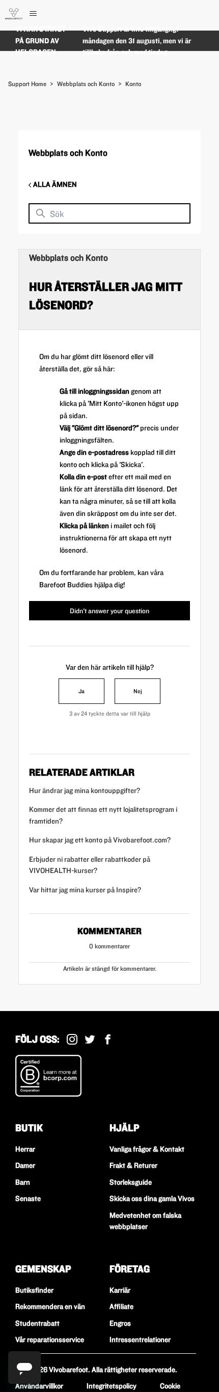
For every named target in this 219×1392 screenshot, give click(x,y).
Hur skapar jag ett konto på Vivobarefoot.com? (100, 839)
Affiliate (121, 1306)
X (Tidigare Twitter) (90, 1039)
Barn (22, 1182)
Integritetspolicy (111, 1385)
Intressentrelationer (140, 1339)
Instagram (72, 1039)
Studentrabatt (37, 1323)
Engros (120, 1323)
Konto (133, 84)
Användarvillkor (39, 1385)
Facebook (107, 1039)
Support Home (27, 84)
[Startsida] (13, 13)
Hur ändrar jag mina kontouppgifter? (84, 790)
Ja (81, 691)
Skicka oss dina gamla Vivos (152, 1198)
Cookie (170, 1385)
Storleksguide (131, 1182)
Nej (137, 691)
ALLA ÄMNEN (54, 184)
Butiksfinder (34, 1290)
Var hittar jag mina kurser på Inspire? (85, 889)
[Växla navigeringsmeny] (43, 13)
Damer (25, 1165)
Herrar (25, 1149)
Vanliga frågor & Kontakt (147, 1149)
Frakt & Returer (133, 1165)
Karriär (120, 1290)
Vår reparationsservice (49, 1339)
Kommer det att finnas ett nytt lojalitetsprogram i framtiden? (103, 815)
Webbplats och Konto (86, 84)
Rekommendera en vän (50, 1306)
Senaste (28, 1198)
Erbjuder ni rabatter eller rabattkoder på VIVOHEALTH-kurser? (89, 865)
